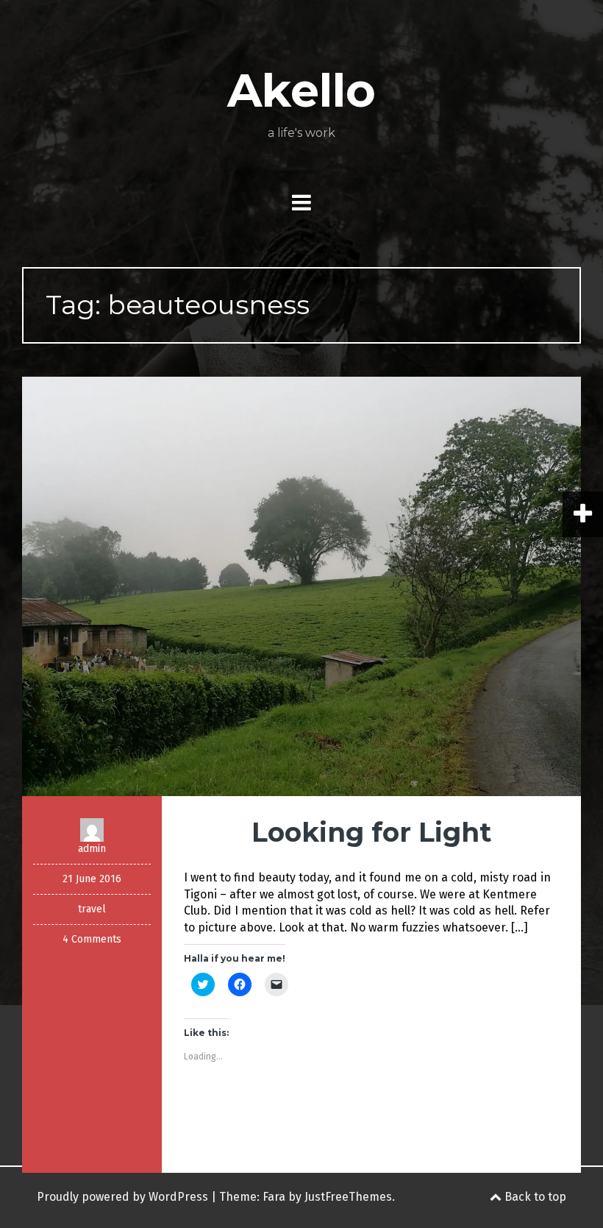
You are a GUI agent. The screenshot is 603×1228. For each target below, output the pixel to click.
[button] (301, 586)
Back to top (534, 1197)
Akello (301, 90)
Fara (274, 1197)
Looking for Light (371, 832)
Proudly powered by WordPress (122, 1197)
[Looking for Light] (301, 585)
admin (92, 848)
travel (92, 909)
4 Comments (92, 939)
